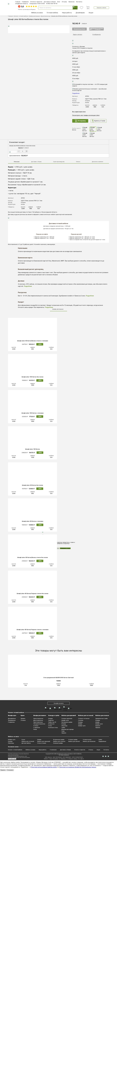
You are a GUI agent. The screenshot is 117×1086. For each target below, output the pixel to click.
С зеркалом (11, 722)
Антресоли (51, 723)
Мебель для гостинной (85, 715)
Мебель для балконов (89, 741)
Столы (50, 725)
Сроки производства (58, 161)
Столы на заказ (41, 743)
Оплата (78, 161)
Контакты (79, 2)
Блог (58, 2)
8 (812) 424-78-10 (51, 3)
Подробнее (28, 286)
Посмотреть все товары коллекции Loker (86, 115)
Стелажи (80, 720)
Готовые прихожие (66, 718)
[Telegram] (108, 756)
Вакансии (71, 2)
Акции (91, 13)
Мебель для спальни (102, 715)
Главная (17, 2)
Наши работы (67, 13)
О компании (53, 749)
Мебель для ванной (74, 741)
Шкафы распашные (34, 16)
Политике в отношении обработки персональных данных (77, 767)
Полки (35, 729)
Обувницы (64, 725)
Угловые (23, 720)
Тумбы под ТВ (52, 722)
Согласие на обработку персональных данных (19, 757)
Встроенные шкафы (58, 739)
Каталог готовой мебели (21, 16)
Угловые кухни (87, 739)
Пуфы (63, 731)
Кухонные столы (53, 727)
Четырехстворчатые (39, 723)
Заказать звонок (101, 7)
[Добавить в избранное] (54, 320)
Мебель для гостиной (28, 741)
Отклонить (10, 770)
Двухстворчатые (45, 16)
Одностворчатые (38, 718)
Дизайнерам (80, 13)
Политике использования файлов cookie (44, 767)
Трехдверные (12, 720)
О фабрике (25, 2)
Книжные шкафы (58, 743)
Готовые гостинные (83, 718)
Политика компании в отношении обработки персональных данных (18, 754)
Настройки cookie (12, 758)
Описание (17, 161)
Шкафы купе (12, 715)
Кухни (22, 715)
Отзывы (64, 2)
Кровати (97, 725)
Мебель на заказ (37, 13)
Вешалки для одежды (67, 729)
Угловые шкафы (72, 739)
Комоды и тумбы (53, 715)
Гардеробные (102, 741)
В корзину (82, 121)
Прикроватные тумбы (101, 718)
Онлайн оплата (58, 703)
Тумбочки (51, 720)
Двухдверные (12, 718)
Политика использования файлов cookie (17, 756)
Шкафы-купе (65, 720)
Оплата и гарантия (36, 2)
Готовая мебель (52, 13)
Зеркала (63, 733)
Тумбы (63, 727)
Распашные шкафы (66, 722)
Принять (3, 770)
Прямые (23, 718)
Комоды (50, 718)
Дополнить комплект (97, 161)
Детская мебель (26, 743)
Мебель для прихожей (68, 715)
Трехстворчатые (38, 722)
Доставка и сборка (50, 2)
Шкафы (80, 723)
